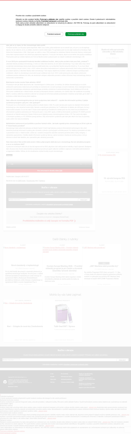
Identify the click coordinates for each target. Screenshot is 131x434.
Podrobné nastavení (54, 34)
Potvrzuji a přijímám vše (76, 34)
